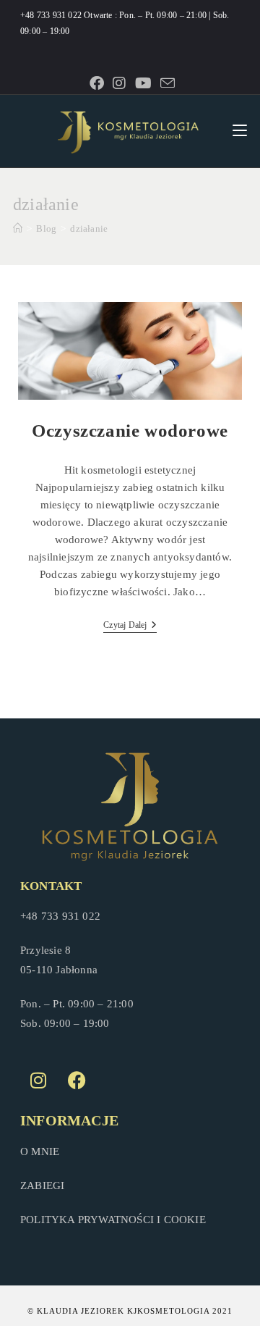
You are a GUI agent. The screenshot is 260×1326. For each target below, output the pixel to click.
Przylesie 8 (45, 950)
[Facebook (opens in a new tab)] (96, 83)
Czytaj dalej (130, 625)
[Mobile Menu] (240, 131)
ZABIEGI (42, 1185)
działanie (89, 228)
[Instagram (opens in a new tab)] (119, 83)
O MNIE (39, 1151)
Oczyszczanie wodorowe (130, 430)
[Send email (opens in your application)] (165, 83)
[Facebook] (76, 1080)
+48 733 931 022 (52, 15)
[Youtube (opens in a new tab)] (143, 83)
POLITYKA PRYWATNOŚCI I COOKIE (113, 1219)
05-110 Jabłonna (59, 969)
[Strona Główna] (17, 228)
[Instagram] (38, 1080)
